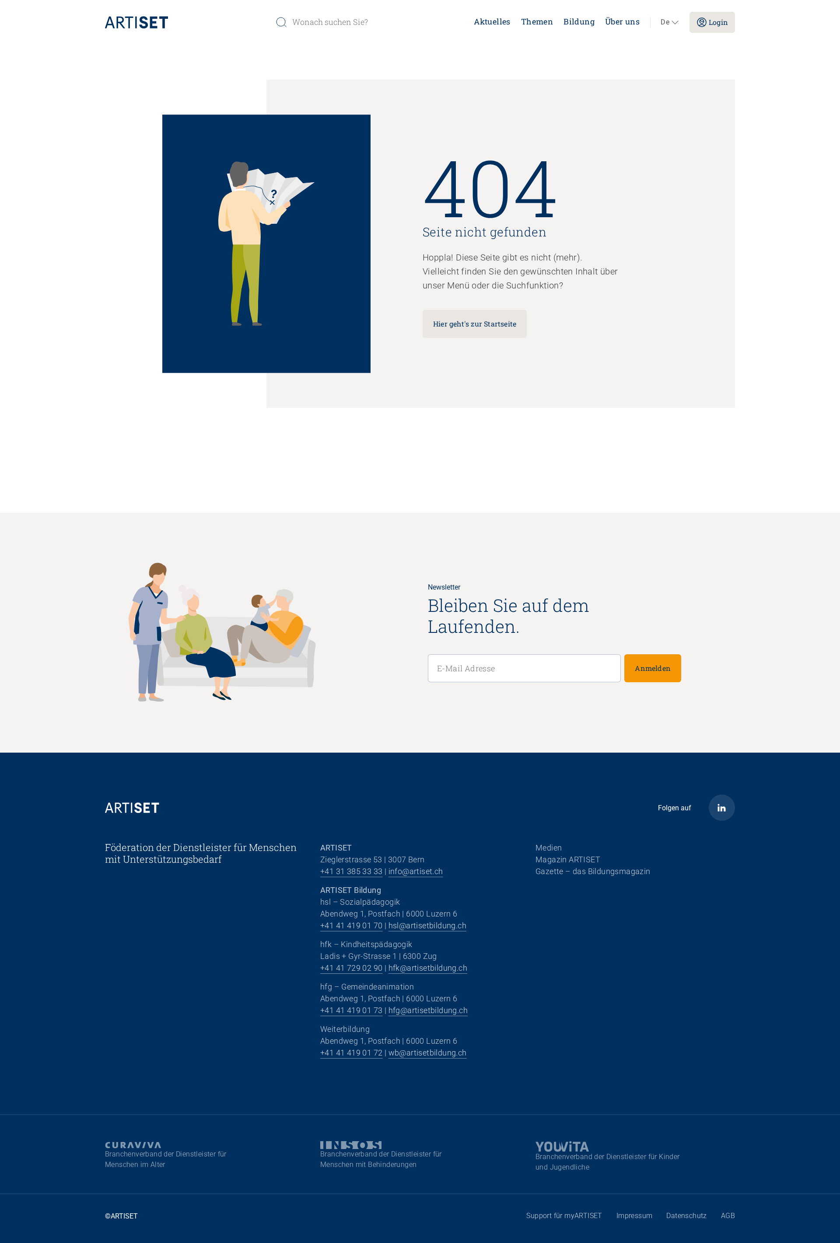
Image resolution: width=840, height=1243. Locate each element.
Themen (537, 21)
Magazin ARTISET (568, 859)
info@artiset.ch (415, 871)
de (665, 22)
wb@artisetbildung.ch (427, 1052)
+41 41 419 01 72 (351, 1052)
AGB (728, 1216)
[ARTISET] (186, 22)
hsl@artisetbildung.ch (427, 925)
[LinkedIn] (722, 808)
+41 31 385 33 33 (351, 871)
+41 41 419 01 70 (351, 925)
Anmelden (653, 668)
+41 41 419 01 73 (351, 1010)
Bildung (579, 21)
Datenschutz (686, 1216)
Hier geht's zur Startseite (474, 323)
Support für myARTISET (564, 1216)
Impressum (634, 1216)
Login (718, 22)
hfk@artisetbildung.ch (427, 967)
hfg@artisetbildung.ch (428, 1010)
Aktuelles (492, 21)
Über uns (622, 21)
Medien (549, 847)
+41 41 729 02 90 (351, 967)
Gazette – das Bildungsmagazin (593, 871)
